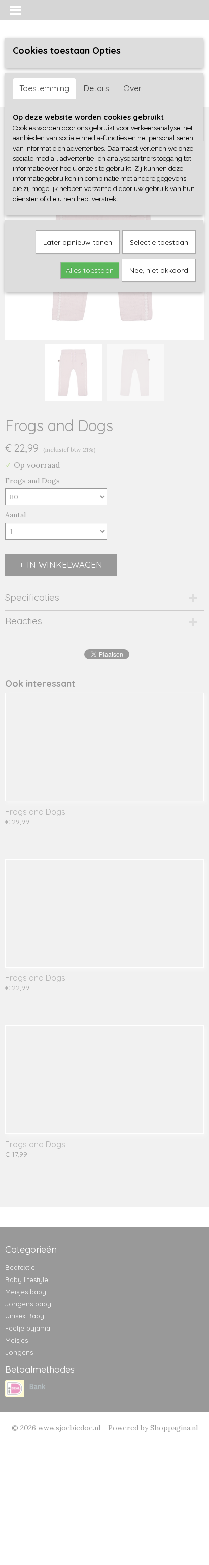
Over (132, 88)
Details (96, 88)
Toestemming (44, 88)
